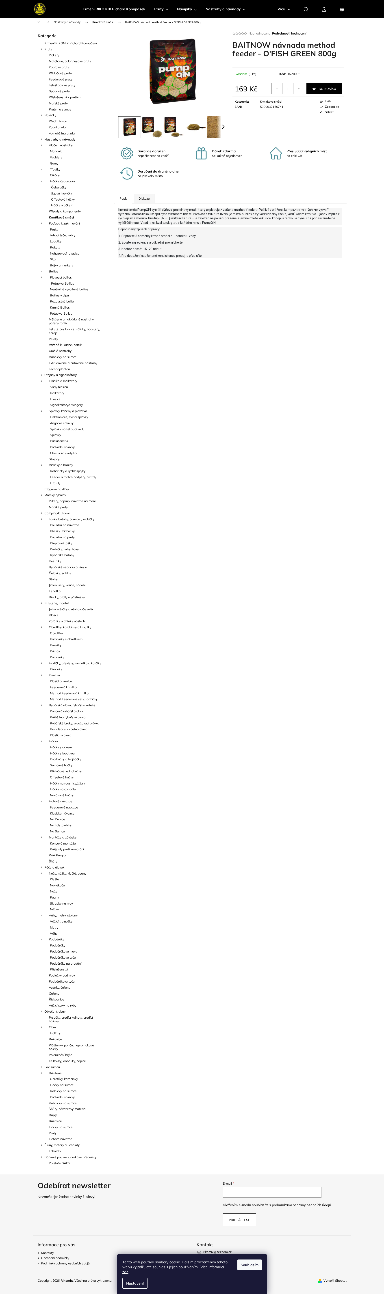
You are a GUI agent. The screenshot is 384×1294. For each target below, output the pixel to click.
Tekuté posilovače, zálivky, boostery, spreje (74, 331)
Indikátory (57, 393)
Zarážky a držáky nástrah (67, 621)
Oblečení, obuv (54, 1011)
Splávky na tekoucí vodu (67, 429)
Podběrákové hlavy (63, 951)
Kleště (54, 879)
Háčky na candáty (63, 789)
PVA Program (58, 855)
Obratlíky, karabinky (64, 1079)
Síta (53, 259)
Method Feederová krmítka (69, 693)
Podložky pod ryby (62, 975)
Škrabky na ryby (61, 903)
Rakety (55, 247)
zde (125, 1272)
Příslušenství (59, 441)
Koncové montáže (63, 843)
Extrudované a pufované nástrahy (73, 363)
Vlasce (54, 615)
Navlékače (57, 885)
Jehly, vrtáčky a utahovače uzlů (71, 609)
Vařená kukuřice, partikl (65, 345)
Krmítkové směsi (61, 217)
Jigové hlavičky (61, 193)
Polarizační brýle (60, 1055)
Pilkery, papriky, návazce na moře (72, 501)
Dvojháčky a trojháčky (65, 759)
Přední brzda (58, 121)
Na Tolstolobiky (61, 825)
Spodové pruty (59, 91)
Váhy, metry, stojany (63, 915)
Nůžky (54, 909)
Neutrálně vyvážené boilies (69, 289)
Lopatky (55, 241)
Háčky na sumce (62, 1085)
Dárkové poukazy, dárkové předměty (70, 1157)
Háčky (53, 741)
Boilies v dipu (59, 295)
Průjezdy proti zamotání (67, 849)
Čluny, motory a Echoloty (62, 1145)
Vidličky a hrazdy (61, 465)
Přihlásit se (239, 1220)
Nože (53, 891)
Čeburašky (58, 187)
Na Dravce (57, 819)
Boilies (53, 271)
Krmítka (54, 675)
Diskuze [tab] (144, 199)
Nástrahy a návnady (60, 139)
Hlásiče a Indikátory (63, 381)
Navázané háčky (62, 795)
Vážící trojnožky (61, 921)
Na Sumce (57, 831)
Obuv (52, 1027)
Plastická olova (60, 735)
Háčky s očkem (61, 747)
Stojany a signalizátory (60, 375)
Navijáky (50, 115)
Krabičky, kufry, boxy (64, 549)
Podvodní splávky (62, 447)
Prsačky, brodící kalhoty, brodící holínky (71, 1019)
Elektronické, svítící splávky (69, 417)
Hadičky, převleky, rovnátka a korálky (75, 663)
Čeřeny (54, 994)
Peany (54, 897)
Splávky (55, 435)
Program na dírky (56, 489)
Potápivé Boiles (61, 313)
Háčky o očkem (62, 205)
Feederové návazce (64, 807)
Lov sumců (52, 1067)
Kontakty (47, 1253)
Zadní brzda (57, 127)
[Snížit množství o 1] (277, 88)
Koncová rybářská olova (67, 711)
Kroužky (55, 645)
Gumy (54, 163)
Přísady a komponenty (65, 211)
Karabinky (57, 657)
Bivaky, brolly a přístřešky (67, 597)
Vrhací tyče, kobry (62, 235)
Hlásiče (55, 399)
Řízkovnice (56, 999)
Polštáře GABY (59, 1163)
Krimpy (55, 651)
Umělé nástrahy (60, 351)
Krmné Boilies (60, 307)
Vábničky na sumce (63, 357)
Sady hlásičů (59, 387)
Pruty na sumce (60, 109)
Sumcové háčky (61, 765)
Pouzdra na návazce (64, 525)
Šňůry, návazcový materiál (67, 1109)
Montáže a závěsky (62, 837)
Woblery (56, 157)
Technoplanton (59, 369)
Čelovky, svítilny (60, 573)
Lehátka (55, 591)
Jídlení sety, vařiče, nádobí (67, 585)
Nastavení (135, 1283)
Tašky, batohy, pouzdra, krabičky (71, 519)
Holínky (55, 1033)
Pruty (48, 49)
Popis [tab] (123, 199)
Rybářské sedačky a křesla (68, 567)
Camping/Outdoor (57, 513)
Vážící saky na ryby (62, 1005)
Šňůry (53, 861)
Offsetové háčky (63, 199)
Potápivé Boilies (62, 283)
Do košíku (327, 89)
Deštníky (55, 561)
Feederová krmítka (63, 687)
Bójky (53, 1115)
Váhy (53, 933)
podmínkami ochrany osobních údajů (301, 1205)
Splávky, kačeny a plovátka (68, 411)
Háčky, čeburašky (62, 181)
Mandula (56, 151)
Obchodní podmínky (55, 1258)
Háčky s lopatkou (62, 753)
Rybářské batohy (62, 555)
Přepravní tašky (61, 543)
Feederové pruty (60, 79)
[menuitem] (114, 9)
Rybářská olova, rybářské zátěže (72, 705)
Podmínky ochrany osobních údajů (65, 1263)
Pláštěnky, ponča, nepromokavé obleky (71, 1047)
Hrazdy (55, 483)
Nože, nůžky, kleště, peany (67, 873)
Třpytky (55, 169)
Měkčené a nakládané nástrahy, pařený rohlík (71, 321)
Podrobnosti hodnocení (289, 33)
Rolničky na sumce (63, 1091)
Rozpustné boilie (62, 301)
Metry (54, 927)
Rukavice (55, 1039)
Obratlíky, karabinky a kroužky (70, 627)
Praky (54, 229)
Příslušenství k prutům (64, 97)
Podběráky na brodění (65, 963)
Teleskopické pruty (62, 85)
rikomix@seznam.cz (217, 1252)
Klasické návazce (62, 813)
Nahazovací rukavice (64, 253)
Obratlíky (56, 633)
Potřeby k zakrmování (64, 223)
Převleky (56, 669)
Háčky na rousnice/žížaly (67, 783)
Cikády (55, 175)
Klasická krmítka (61, 681)
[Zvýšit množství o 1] (298, 88)
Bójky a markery (61, 265)
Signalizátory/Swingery (66, 405)
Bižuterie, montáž (56, 603)
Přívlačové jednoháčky (66, 771)
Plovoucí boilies (61, 277)
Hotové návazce (60, 801)
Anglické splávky (62, 423)
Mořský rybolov (55, 495)
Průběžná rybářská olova (67, 717)
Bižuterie (55, 1073)
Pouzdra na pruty (62, 537)
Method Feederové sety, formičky (74, 699)
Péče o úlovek (54, 867)
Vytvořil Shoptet (335, 1281)
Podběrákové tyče (63, 957)
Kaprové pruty (59, 67)
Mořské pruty (58, 103)
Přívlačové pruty (60, 73)
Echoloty (55, 1151)
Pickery (54, 55)
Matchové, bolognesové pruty (70, 61)
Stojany (54, 459)
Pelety (53, 339)
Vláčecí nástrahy (61, 145)
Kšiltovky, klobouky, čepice (67, 1061)
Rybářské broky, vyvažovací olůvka (74, 723)
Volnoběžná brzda (62, 133)
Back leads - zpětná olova (68, 729)
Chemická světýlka (63, 453)
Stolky (53, 579)
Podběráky (56, 939)
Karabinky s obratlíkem (66, 639)
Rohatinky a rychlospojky (67, 471)
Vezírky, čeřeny (59, 987)
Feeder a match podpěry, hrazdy (73, 477)
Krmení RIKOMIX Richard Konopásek (70, 43)
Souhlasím (249, 1265)
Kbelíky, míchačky (62, 531)
